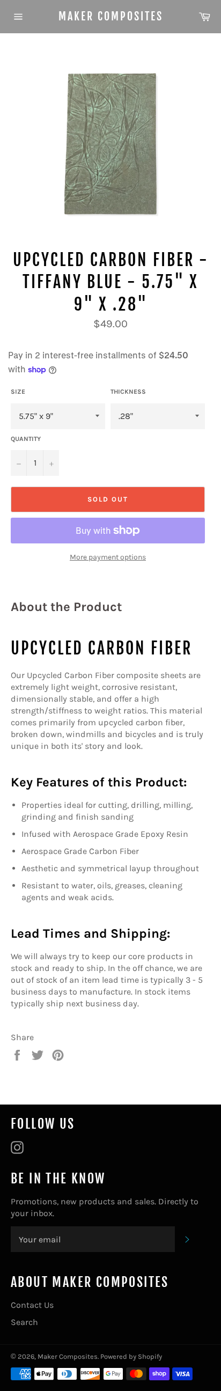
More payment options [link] (108, 557)
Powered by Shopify (131, 1356)
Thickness (128, 391)
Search (24, 1322)
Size (18, 391)
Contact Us (32, 1305)
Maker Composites (110, 16)
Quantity (26, 439)
